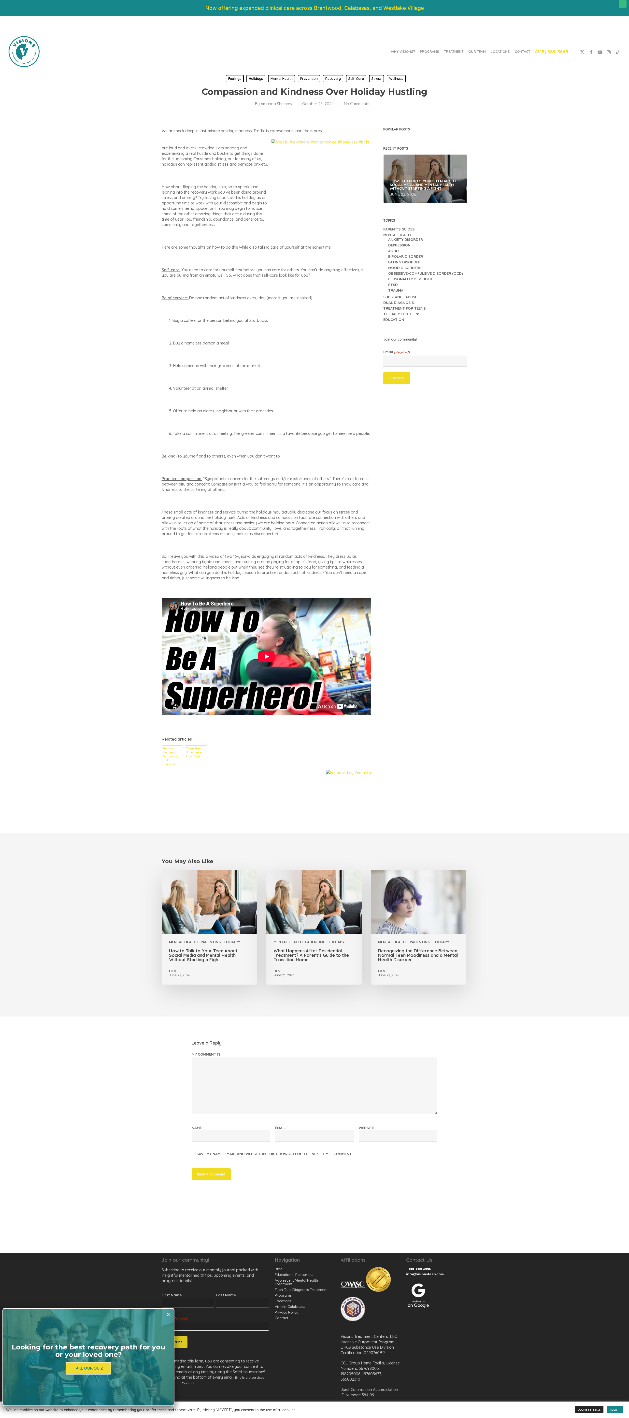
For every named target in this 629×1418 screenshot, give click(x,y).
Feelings (234, 78)
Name (198, 1127)
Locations (283, 1301)
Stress (377, 78)
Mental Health (282, 78)
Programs (283, 1295)
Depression (399, 245)
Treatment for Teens (404, 308)
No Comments (356, 103)
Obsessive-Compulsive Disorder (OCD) (425, 273)
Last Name (226, 1295)
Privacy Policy (286, 1312)
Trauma (395, 290)
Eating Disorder (404, 262)
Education (393, 319)
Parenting (211, 942)
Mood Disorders (404, 268)
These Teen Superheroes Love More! (194, 752)
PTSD (393, 284)
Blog (279, 1269)
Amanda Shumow (276, 103)
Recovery (333, 78)
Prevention (309, 78)
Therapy (232, 942)
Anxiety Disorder (405, 239)
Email (396, 352)
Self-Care (356, 78)
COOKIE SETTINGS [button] (589, 1409)
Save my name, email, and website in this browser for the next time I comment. (275, 1153)
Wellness (396, 78)
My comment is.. (207, 1054)
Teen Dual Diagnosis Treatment (301, 1289)
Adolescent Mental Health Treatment (296, 1282)
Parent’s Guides (399, 229)
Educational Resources (294, 1274)
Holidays (256, 78)
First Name (172, 1295)
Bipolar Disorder (405, 256)
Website (366, 1127)
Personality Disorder (410, 279)
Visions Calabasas (290, 1306)
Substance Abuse (400, 297)
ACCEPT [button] (615, 1409)
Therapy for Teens (401, 314)
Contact (281, 1318)
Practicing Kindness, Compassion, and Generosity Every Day (171, 756)
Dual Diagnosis (398, 302)
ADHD (393, 251)
